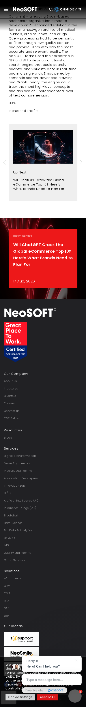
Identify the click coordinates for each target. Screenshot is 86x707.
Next (81, 162)
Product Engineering (18, 471)
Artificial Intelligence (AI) (21, 500)
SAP (6, 608)
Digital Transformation (20, 456)
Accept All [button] (47, 697)
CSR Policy (11, 418)
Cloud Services (14, 560)
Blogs (8, 437)
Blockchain (12, 515)
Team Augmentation (19, 463)
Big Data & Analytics (18, 530)
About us (10, 381)
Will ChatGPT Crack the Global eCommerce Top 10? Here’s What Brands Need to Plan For (39, 184)
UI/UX (7, 493)
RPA (6, 601)
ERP (6, 616)
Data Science (13, 523)
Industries (11, 388)
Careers (9, 403)
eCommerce (13, 578)
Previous (5, 162)
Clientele (10, 396)
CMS (7, 593)
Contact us (12, 411)
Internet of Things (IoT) (20, 508)
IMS (6, 545)
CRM (7, 586)
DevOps (9, 538)
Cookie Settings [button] (20, 697)
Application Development (22, 478)
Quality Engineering (18, 553)
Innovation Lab (14, 485)
